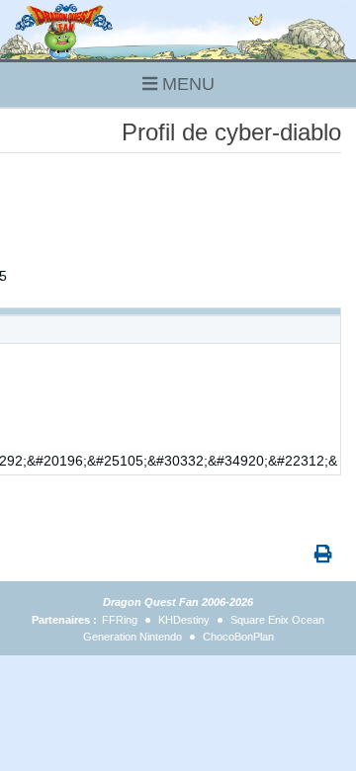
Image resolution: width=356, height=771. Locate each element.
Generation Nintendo (132, 636)
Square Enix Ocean (277, 620)
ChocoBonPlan (238, 636)
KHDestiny (184, 620)
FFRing (119, 620)
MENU (186, 84)
